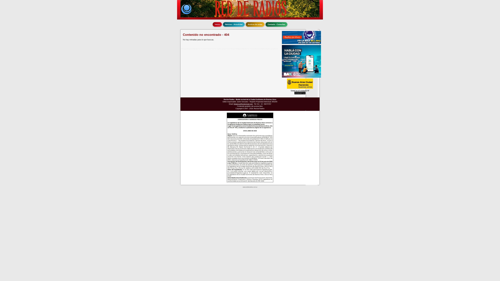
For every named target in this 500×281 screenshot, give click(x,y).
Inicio (217, 24)
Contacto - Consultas (276, 24)
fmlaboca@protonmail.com (243, 104)
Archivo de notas (255, 24)
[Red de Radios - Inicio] (249, 8)
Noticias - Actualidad (233, 24)
